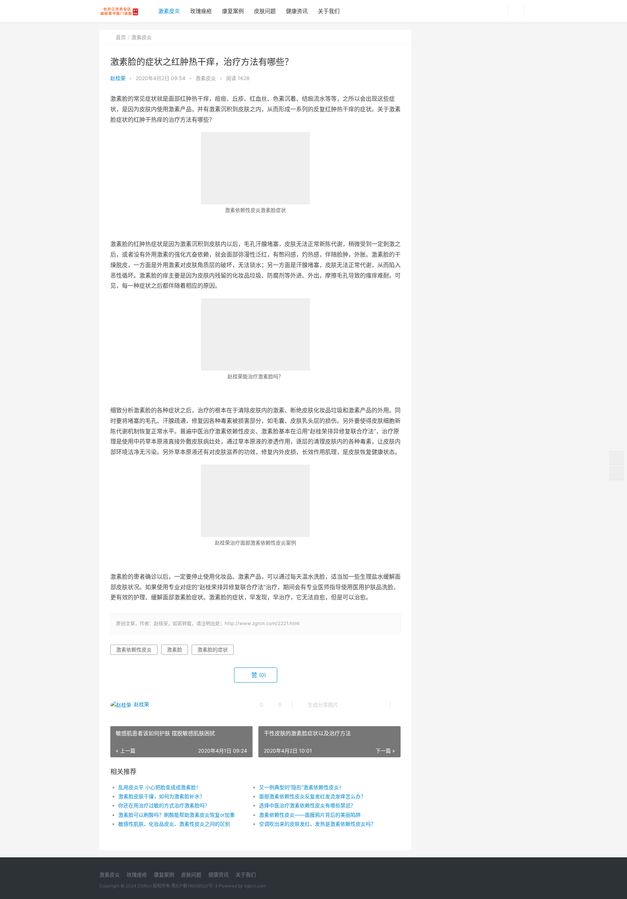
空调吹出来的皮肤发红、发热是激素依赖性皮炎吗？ (317, 824)
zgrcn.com (255, 885)
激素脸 (174, 649)
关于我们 (329, 11)
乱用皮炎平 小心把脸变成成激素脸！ (159, 787)
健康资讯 (297, 11)
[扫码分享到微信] (349, 704)
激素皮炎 (169, 11)
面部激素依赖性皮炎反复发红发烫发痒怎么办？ (312, 796)
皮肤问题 (265, 11)
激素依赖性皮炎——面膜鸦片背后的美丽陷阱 (310, 815)
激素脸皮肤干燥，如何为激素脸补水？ (161, 796)
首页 (121, 37)
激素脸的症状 (212, 649)
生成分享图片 (322, 705)
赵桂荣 (118, 78)
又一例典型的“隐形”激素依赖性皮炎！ (301, 787)
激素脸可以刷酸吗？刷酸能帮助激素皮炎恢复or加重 (176, 815)
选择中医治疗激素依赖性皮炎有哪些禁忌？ (307, 805)
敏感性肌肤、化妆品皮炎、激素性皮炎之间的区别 (174, 824)
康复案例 (233, 11)
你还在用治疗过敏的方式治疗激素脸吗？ (164, 805)
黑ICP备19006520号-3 (194, 885)
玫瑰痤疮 (201, 11)
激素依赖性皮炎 (134, 649)
